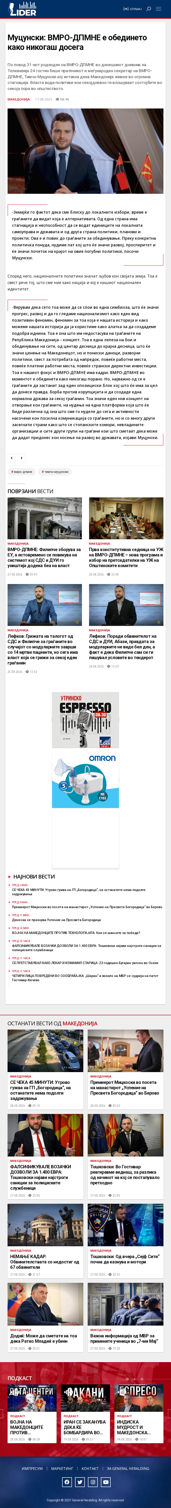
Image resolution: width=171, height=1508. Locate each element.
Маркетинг (62, 1468)
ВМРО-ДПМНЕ (23, 472)
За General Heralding (128, 1468)
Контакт (90, 1468)
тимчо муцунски (56, 472)
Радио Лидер (22, 9)
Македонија (19, 99)
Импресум (32, 1468)
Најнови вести (34, 876)
